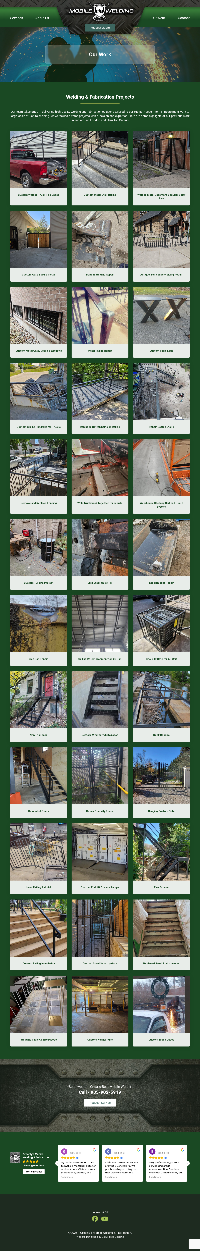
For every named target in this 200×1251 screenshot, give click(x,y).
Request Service (100, 1102)
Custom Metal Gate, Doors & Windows (38, 350)
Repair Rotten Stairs (161, 426)
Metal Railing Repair (100, 350)
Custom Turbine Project (38, 582)
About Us (42, 18)
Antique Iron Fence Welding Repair (161, 274)
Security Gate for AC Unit (161, 659)
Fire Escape (161, 887)
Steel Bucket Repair (161, 582)
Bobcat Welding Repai (99, 274)
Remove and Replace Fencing (39, 503)
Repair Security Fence (100, 811)
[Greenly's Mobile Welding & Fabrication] (100, 12)
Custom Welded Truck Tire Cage (38, 194)
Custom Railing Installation (38, 963)
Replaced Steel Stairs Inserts (161, 963)
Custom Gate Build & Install (38, 274)
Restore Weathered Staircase (100, 735)
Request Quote (100, 27)
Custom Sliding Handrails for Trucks (39, 426)
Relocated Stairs (38, 811)
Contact (184, 18)
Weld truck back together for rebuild (99, 503)
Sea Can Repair (38, 659)
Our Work (158, 18)
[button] (187, 1163)
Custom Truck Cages (161, 1039)
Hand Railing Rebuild (38, 887)
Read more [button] (67, 1177)
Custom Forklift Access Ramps (100, 887)
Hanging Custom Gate (161, 811)
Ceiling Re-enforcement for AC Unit (100, 659)
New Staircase (39, 735)
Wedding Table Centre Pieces (39, 1039)
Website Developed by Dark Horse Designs (100, 1236)
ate (162, 198)
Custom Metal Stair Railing (100, 194)
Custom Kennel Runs (100, 1039)
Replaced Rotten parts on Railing (100, 426)
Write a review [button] (34, 1171)
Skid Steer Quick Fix (100, 582)
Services (16, 18)
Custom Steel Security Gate (100, 963)
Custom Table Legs (161, 350)
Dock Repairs (161, 735)
